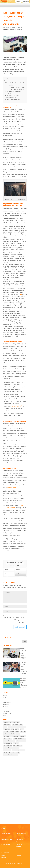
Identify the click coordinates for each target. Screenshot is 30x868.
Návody (17, 733)
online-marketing (7, 736)
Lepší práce (6, 731)
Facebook (19, 842)
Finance (5, 727)
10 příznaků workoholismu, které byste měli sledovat (18, 88)
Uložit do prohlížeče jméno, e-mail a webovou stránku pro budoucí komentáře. (14, 620)
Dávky (21, 724)
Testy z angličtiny (6, 842)
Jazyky (12, 729)
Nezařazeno (6, 29)
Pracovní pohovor (21, 738)
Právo (24, 740)
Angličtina (5, 695)
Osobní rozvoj (22, 736)
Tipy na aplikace (15, 747)
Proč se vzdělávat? (7, 740)
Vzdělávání (19, 29)
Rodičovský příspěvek (17, 745)
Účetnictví (18, 752)
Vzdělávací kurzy (15, 750)
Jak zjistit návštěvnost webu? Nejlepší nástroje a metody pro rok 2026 (23, 654)
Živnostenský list (7, 754)
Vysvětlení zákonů (7, 750)
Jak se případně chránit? (13, 99)
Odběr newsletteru (6, 833)
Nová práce (6, 733)
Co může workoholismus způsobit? (13, 92)
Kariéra (21, 729)
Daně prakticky (15, 724)
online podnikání (15, 736)
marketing (12, 731)
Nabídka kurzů (23, 731)
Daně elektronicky (7, 724)
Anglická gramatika (7, 722)
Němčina (5, 697)
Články (3, 855)
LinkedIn (19, 846)
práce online (18, 740)
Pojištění (15, 738)
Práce (14, 740)
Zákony (13, 752)
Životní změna (14, 754)
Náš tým (4, 831)
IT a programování (11, 727)
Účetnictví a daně (7, 713)
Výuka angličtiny (7, 752)
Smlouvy (5, 747)
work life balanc (11, 487)
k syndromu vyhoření (17, 406)
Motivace (17, 731)
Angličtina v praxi (16, 722)
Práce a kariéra (12, 29)
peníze (5, 738)
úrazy (20, 294)
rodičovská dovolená (8, 745)
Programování (6, 711)
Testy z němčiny (6, 844)
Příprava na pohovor (8, 743)
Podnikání (5, 706)
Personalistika (6, 704)
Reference (19, 855)
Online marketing (7, 702)
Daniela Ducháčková (10, 27)
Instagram (19, 844)
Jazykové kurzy (7, 729)
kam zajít (17, 729)
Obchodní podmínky (21, 833)
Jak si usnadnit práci (21, 727)
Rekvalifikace (15, 743)
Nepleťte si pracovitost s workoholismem (13, 96)
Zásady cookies (20, 831)
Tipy (9, 747)
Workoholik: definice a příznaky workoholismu (15, 84)
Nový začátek (12, 733)
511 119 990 (26, 1)
